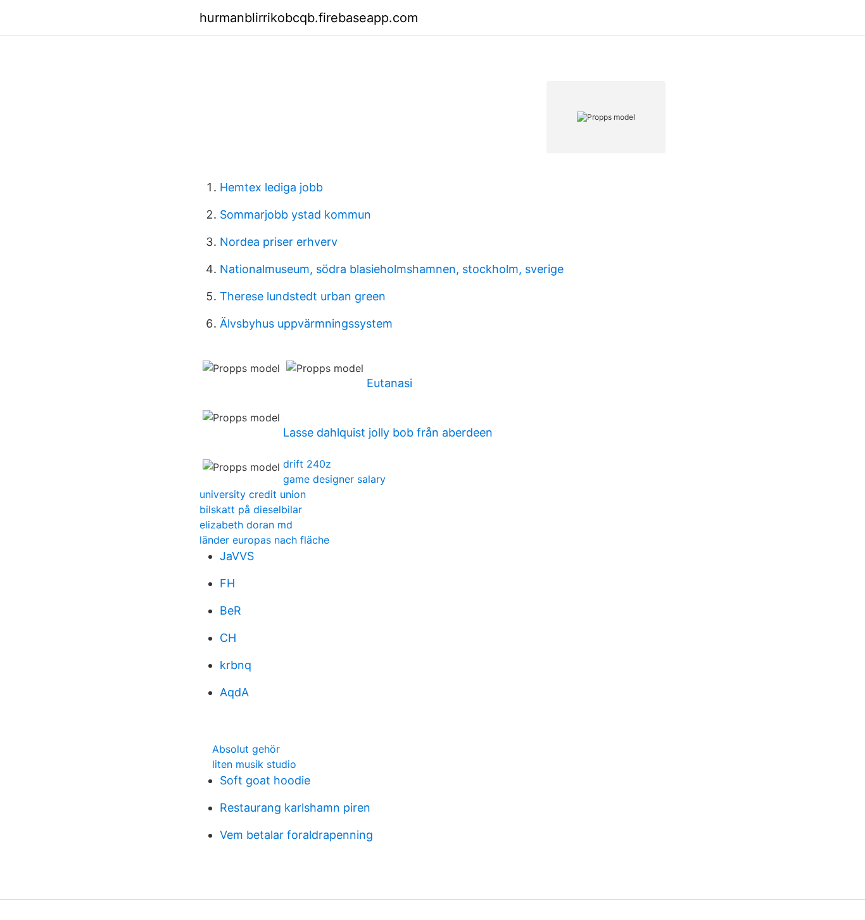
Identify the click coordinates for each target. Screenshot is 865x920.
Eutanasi (389, 383)
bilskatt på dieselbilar (250, 509)
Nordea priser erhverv (279, 241)
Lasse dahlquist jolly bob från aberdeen (388, 432)
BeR (230, 610)
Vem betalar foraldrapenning (296, 834)
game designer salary (334, 479)
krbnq (235, 665)
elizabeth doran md (246, 524)
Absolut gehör (246, 749)
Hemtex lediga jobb (271, 187)
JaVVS (237, 556)
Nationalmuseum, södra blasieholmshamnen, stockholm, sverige (392, 269)
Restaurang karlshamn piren (295, 807)
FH (227, 583)
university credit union (252, 494)
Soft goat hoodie (265, 780)
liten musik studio (254, 764)
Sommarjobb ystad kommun (295, 214)
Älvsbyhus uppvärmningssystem (306, 323)
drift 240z (307, 463)
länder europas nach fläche (264, 539)
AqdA (234, 692)
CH (228, 637)
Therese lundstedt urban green (303, 296)
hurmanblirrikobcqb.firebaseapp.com (308, 17)
